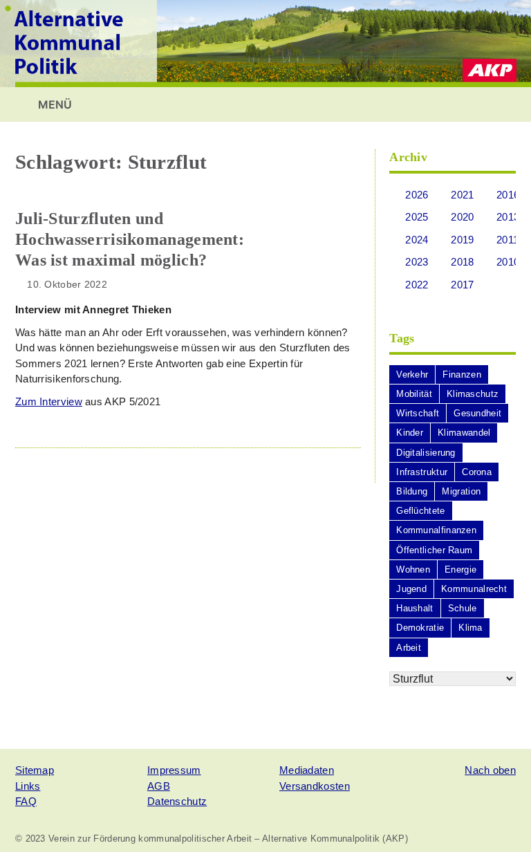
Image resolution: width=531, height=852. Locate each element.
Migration (461, 491)
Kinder (409, 432)
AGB (158, 786)
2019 (462, 240)
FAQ (26, 801)
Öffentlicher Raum (434, 550)
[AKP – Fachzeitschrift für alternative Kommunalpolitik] (265, 42)
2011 (507, 240)
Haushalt (414, 608)
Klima (470, 627)
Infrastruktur (421, 472)
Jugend (411, 589)
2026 (416, 195)
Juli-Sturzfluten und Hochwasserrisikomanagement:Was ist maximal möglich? (129, 239)
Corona (477, 472)
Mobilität (414, 394)
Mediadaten (306, 770)
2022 (416, 284)
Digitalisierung (426, 452)
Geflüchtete (420, 511)
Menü (53, 104)
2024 (416, 240)
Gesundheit (477, 413)
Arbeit (408, 647)
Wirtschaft (417, 413)
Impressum (174, 770)
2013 (507, 217)
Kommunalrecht (474, 589)
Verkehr (412, 374)
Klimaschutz (473, 394)
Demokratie (420, 627)
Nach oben (490, 770)
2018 (462, 262)
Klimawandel (464, 432)
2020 (462, 217)
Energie (460, 569)
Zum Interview (48, 401)
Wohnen (413, 569)
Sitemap (34, 770)
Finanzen (461, 374)
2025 (416, 217)
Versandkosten (314, 786)
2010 (507, 262)
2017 (462, 284)
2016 (507, 195)
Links (28, 786)
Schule (462, 608)
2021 (462, 195)
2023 (416, 262)
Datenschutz (177, 801)
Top (498, 819)
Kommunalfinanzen (436, 530)
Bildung (411, 491)
